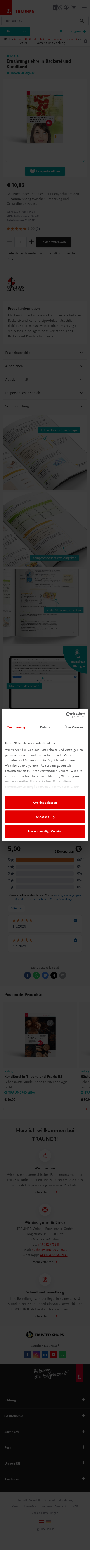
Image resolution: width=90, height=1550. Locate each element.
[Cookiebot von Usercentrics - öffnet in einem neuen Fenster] (66, 715)
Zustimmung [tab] (16, 727)
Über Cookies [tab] (73, 727)
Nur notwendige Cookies (45, 831)
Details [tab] (45, 727)
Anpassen (42, 817)
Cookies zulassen (45, 803)
